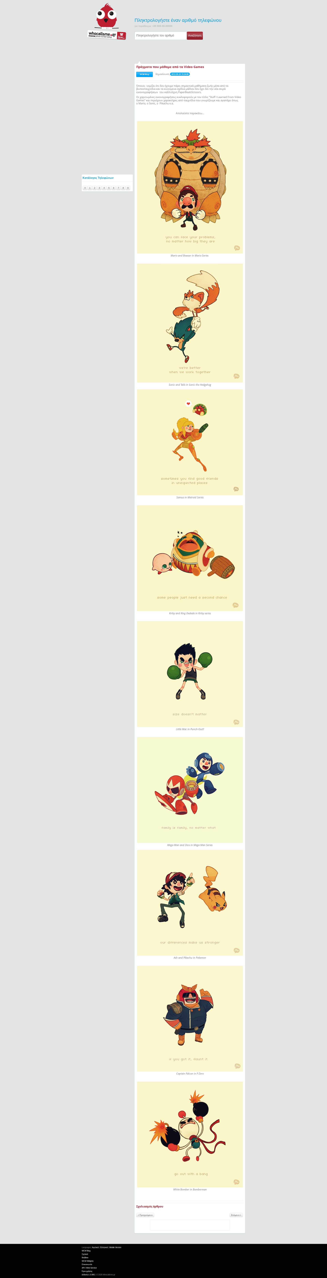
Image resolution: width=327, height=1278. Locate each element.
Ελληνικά (104, 1247)
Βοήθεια (85, 1258)
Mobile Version (115, 1247)
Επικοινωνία (87, 1264)
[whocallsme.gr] (106, 21)
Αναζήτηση (194, 35)
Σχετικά (85, 1254)
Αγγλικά (95, 1247)
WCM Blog (144, 74)
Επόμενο (235, 1215)
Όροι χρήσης (87, 1271)
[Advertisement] (163, 50)
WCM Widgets (88, 1261)
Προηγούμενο (146, 1215)
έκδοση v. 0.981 (88, 1275)
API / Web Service (89, 1268)
